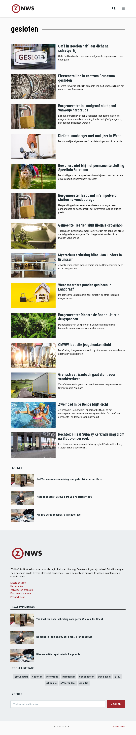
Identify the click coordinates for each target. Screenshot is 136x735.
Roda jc (52, 683)
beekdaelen (87, 676)
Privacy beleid (119, 726)
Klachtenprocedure (20, 593)
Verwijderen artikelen (21, 590)
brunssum (22, 676)
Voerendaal (68, 683)
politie (84, 683)
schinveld (105, 676)
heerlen (38, 676)
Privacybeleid (17, 597)
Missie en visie (18, 582)
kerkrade (53, 676)
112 (118, 676)
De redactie (16, 586)
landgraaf (69, 676)
